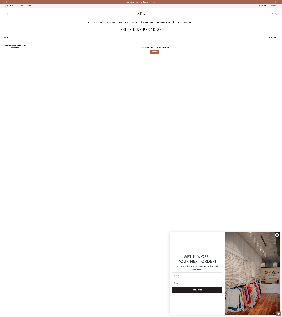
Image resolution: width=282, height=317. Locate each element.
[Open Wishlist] (278, 313)
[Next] (275, 2)
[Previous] (6, 2)
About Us (272, 6)
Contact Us (26, 6)
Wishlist (262, 6)
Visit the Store (12, 6)
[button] (110, 22)
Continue (197, 289)
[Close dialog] (277, 235)
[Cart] (276, 14)
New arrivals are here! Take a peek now (141, 2)
